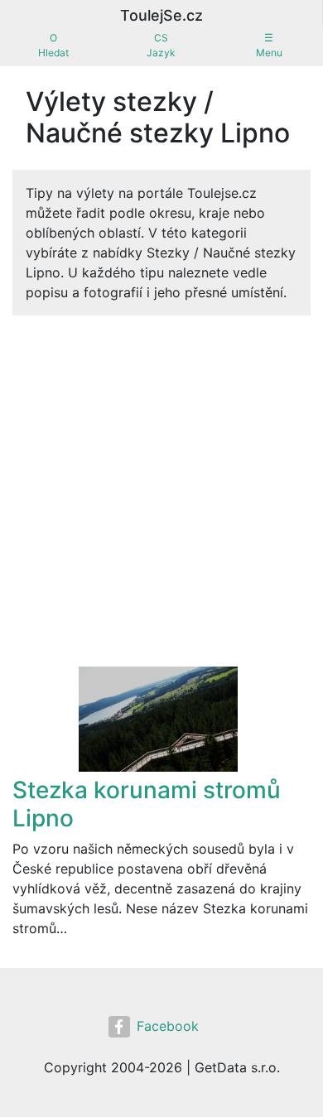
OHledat (53, 45)
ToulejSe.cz (161, 15)
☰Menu (269, 45)
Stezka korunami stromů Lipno (146, 804)
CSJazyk (161, 45)
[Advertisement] (161, 496)
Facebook (168, 1026)
